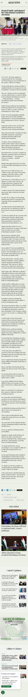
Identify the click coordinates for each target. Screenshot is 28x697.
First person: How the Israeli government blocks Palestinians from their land (10, 667)
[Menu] (1, 2)
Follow (24, 68)
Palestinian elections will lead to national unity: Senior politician (13, 528)
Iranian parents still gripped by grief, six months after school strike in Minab (10, 576)
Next (26, 26)
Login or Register (6, 686)
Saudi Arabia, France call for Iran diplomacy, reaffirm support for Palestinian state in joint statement (10, 658)
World (3, 653)
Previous (2, 26)
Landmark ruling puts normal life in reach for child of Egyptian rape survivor (10, 583)
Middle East (4, 664)
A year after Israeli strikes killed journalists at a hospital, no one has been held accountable (9, 598)
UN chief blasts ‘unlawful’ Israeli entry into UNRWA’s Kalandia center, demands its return (10, 606)
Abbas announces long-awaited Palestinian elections (13, 553)
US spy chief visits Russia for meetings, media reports (9, 589)
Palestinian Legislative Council (10, 497)
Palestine (9, 494)
